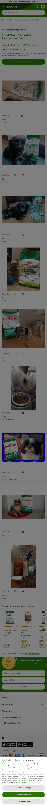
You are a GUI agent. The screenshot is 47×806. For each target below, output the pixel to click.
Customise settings (23, 788)
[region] (23, 781)
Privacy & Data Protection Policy (17, 782)
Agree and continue (23, 794)
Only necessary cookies (23, 801)
